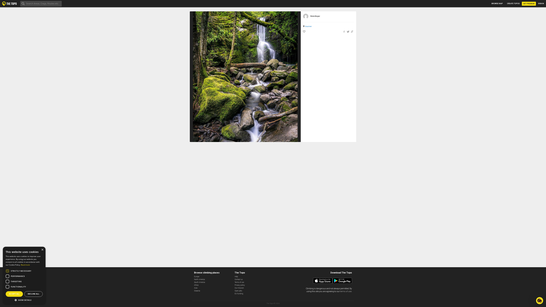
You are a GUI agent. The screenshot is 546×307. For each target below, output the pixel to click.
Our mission (239, 288)
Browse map (497, 4)
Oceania (197, 291)
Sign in (541, 4)
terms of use (345, 291)
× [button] (42, 250)
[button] (24, 300)
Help (236, 277)
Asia (195, 288)
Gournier (308, 26)
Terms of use (239, 282)
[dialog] (24, 275)
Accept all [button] (14, 294)
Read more (25, 265)
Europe (196, 277)
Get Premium (528, 4)
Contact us (239, 279)
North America (199, 279)
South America (199, 282)
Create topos (513, 4)
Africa (196, 285)
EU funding (239, 294)
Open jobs (238, 291)
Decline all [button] (33, 294)
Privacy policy (240, 285)
